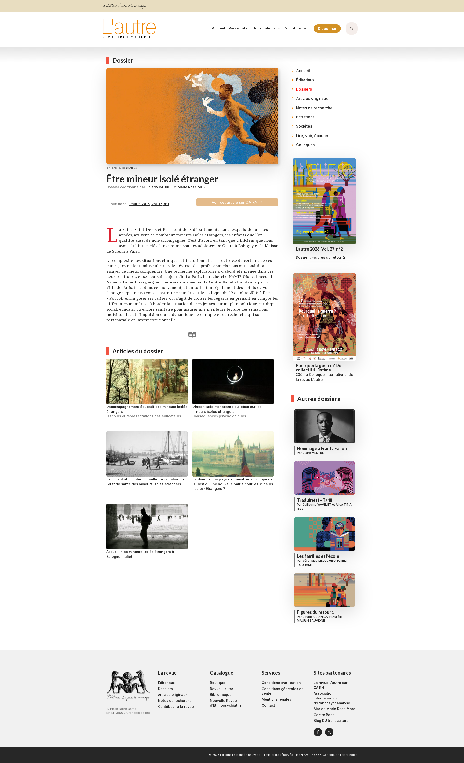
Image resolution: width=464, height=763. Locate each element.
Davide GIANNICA (315, 616)
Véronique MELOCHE (318, 560)
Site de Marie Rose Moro (334, 709)
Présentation (240, 28)
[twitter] (329, 732)
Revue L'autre (221, 689)
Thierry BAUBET (159, 187)
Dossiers (165, 689)
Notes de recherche (175, 700)
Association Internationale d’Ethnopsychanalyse (332, 698)
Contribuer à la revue (176, 707)
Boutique (217, 683)
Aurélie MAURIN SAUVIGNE (320, 619)
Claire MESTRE (313, 453)
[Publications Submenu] (278, 28)
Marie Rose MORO (193, 187)
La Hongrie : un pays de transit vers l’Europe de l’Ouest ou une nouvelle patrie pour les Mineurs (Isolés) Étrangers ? (232, 484)
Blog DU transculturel (331, 721)
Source (129, 168)
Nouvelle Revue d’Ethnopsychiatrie (226, 702)
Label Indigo (349, 754)
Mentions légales (276, 699)
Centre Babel (325, 715)
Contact (268, 705)
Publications (265, 28)
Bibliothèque (221, 694)
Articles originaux (172, 694)
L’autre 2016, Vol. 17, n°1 (149, 204)
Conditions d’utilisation (281, 683)
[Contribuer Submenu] (304, 28)
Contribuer (292, 28)
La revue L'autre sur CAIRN (330, 685)
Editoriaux (166, 683)
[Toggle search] (352, 28)
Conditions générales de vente (283, 691)
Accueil (218, 28)
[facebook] (318, 732)
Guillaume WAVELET (317, 504)
